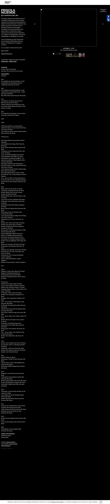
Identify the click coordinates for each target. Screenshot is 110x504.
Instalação (13, 444)
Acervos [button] (4, 67)
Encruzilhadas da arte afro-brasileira (103, 10)
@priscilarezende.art (6, 53)
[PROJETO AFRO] (8, 2)
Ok (101, 502)
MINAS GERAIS (11, 442)
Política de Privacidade (57, 502)
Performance (6, 445)
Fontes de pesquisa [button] (8, 433)
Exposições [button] (5, 74)
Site (2, 50)
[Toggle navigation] (105, 2)
